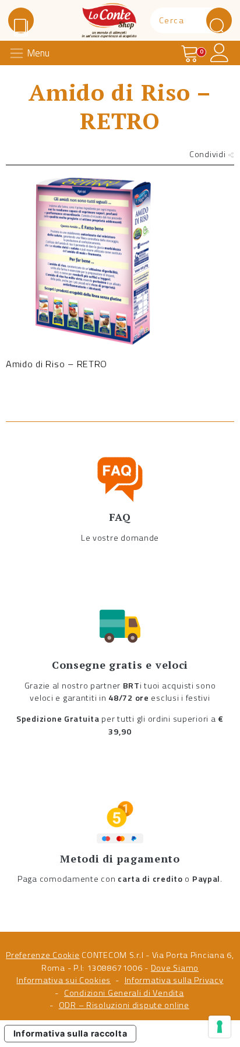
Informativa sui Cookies (63, 980)
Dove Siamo (175, 967)
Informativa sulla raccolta (70, 1033)
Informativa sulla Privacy (174, 980)
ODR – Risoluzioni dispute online (124, 1005)
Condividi (208, 154)
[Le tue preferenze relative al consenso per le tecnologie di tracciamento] (220, 1027)
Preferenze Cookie (42, 955)
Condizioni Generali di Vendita (124, 992)
